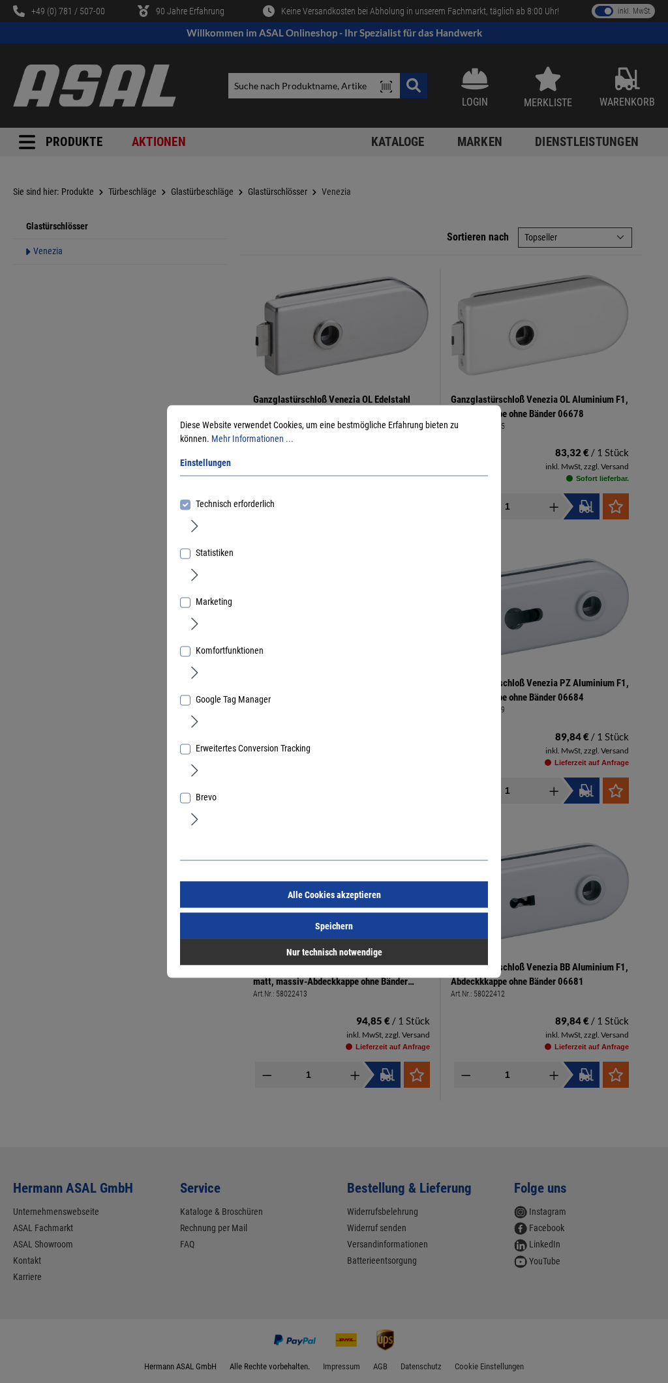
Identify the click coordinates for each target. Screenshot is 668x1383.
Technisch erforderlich (235, 504)
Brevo (206, 797)
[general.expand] (194, 525)
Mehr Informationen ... (252, 438)
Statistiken (215, 552)
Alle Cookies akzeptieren (334, 895)
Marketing (214, 601)
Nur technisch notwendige (334, 952)
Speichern (334, 926)
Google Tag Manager (233, 699)
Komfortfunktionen (230, 650)
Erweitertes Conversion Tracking (253, 748)
